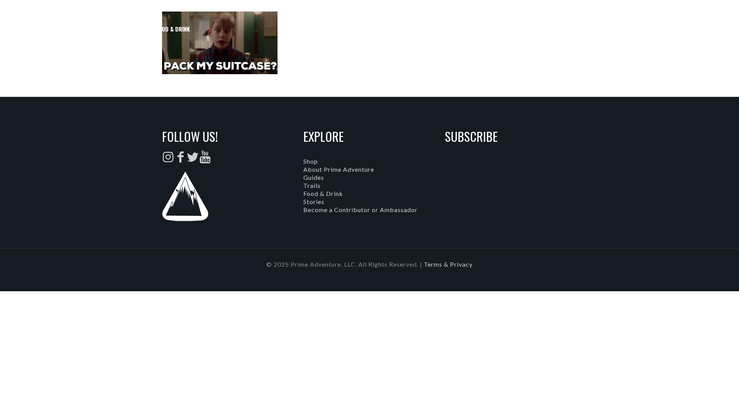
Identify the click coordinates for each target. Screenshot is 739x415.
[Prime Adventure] (369, 29)
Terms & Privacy (448, 264)
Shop (310, 161)
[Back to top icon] (702, 399)
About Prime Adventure (338, 169)
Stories (313, 201)
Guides (313, 177)
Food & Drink (323, 193)
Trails (312, 185)
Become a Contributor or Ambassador (360, 209)
